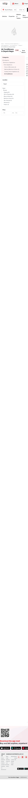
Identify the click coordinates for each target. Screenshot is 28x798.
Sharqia (20, 45)
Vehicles (4, 16)
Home (2, 43)
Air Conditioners (13, 45)
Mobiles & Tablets (18, 16)
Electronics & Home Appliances (11, 43)
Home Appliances (5, 45)
